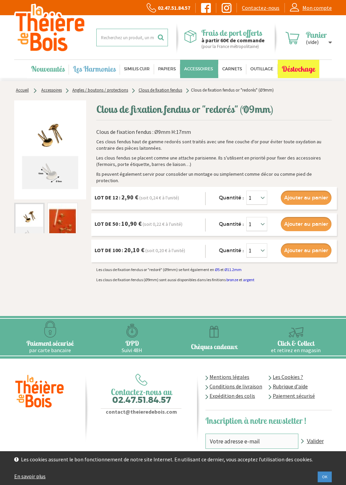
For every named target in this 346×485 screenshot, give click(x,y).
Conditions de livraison (235, 386)
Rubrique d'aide (290, 386)
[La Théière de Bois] (50, 28)
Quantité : (231, 197)
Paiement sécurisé (294, 395)
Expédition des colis (232, 395)
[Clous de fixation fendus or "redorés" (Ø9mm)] (29, 223)
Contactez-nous (260, 7)
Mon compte (317, 7)
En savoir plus (30, 476)
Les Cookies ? (288, 376)
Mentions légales (229, 376)
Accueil (22, 90)
